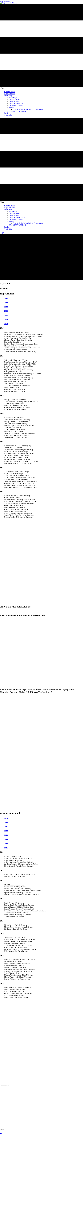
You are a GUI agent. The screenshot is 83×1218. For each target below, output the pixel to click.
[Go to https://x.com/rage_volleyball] (41, 1134)
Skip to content (5, 1)
